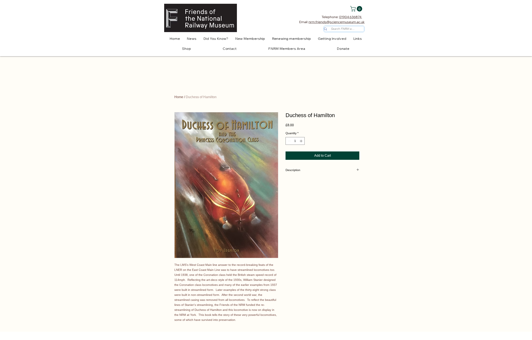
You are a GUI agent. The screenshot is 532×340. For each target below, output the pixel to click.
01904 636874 (350, 17)
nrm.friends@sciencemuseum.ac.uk (337, 22)
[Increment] (301, 141)
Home (178, 97)
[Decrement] (288, 141)
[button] (356, 8)
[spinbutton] (295, 141)
